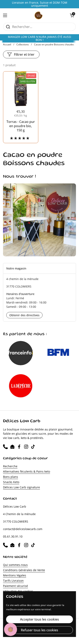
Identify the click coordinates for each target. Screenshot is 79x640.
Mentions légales (14, 575)
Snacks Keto (11, 482)
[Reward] (10, 629)
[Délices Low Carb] (39, 15)
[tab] (39, 268)
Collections (22, 44)
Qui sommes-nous (15, 565)
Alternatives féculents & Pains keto (26, 471)
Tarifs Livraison (13, 580)
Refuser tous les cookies (39, 630)
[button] (72, 15)
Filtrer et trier (24, 54)
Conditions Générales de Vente (24, 570)
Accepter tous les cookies (39, 619)
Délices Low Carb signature (21, 487)
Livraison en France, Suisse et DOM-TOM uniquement (39, 4)
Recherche (10, 466)
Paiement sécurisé (15, 586)
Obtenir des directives (24, 315)
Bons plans (10, 477)
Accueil (7, 44)
